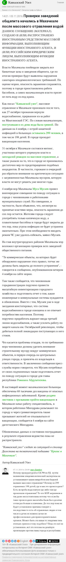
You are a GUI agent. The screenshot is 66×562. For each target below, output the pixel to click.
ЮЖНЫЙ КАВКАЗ (14, 7)
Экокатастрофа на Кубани (32, 10)
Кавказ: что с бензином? (11, 10)
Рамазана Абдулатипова (31, 380)
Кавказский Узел (19, 2)
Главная (60, 2)
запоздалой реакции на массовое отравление (29, 156)
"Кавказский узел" (26, 103)
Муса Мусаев (41, 189)
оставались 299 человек (46, 133)
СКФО (4, 7)
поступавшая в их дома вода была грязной (27, 124)
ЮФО (23, 7)
